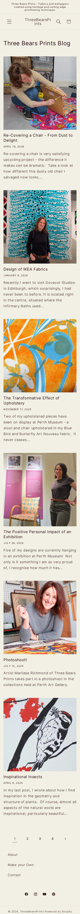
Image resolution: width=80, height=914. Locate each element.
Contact (14, 875)
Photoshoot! (15, 659)
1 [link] (15, 839)
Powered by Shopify (58, 911)
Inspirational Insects (22, 776)
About (13, 855)
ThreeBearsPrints (32, 911)
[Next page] (65, 839)
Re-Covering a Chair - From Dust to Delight (38, 138)
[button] (9, 21)
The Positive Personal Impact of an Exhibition (37, 534)
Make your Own (21, 865)
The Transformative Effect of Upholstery (31, 400)
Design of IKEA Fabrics (25, 269)
